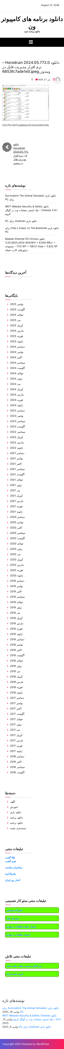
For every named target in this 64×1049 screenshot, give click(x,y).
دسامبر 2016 (17, 756)
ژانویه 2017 (16, 751)
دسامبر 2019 (17, 580)
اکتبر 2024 (16, 357)
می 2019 (15, 612)
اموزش (14, 806)
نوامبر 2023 (16, 415)
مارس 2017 (16, 740)
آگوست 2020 (17, 538)
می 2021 (15, 490)
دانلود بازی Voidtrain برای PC (21, 221)
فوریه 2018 (16, 687)
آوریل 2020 (16, 559)
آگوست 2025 (17, 309)
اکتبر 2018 (16, 649)
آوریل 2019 (16, 618)
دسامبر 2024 (17, 346)
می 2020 (15, 554)
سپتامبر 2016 (17, 767)
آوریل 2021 (16, 495)
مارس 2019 (16, 623)
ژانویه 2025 (16, 341)
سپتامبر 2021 (17, 469)
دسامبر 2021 (17, 453)
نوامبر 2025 (16, 304)
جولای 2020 (16, 543)
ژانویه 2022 (16, 447)
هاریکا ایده (10, 873)
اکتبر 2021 (16, 463)
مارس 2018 (16, 681)
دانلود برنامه (16, 817)
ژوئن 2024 (16, 378)
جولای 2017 (16, 719)
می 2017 (15, 729)
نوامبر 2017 (16, 703)
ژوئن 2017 (16, 724)
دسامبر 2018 (17, 639)
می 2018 (15, 671)
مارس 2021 (16, 501)
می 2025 (15, 320)
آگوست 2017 (17, 713)
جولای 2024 (16, 373)
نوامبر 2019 (16, 586)
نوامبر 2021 (16, 458)
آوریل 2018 (16, 676)
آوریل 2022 (16, 437)
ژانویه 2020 (16, 575)
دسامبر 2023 (17, 410)
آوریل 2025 (16, 325)
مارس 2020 (17, 564)
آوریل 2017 (16, 735)
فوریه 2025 (16, 336)
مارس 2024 (17, 394)
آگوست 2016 (17, 772)
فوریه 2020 (16, 570)
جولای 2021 (16, 479)
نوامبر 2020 (16, 522)
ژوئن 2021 (16, 485)
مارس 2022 (17, 442)
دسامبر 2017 (17, 697)
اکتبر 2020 (16, 527)
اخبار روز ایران (12, 880)
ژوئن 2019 (16, 607)
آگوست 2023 (17, 426)
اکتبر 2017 (15, 708)
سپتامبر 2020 (17, 532)
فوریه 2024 (16, 399)
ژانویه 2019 (16, 634)
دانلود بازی (15, 812)
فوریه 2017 (16, 745)
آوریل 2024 (16, 389)
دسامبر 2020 (17, 516)
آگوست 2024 (17, 367)
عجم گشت (10, 861)
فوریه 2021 (16, 506)
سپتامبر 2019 (17, 596)
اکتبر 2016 (16, 761)
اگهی (12, 801)
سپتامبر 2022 (17, 431)
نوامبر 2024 (16, 352)
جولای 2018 (16, 660)
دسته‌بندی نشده (18, 828)
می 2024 (15, 383)
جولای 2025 (16, 314)
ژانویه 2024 (16, 405)
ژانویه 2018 (16, 692)
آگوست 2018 (17, 655)
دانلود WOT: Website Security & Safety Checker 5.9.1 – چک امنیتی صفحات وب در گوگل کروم (31, 210)
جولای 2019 (16, 602)
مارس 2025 (17, 330)
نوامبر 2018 (16, 644)
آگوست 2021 (17, 474)
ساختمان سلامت (13, 867)
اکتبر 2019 (16, 591)
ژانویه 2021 (16, 511)
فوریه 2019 (16, 628)
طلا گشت (10, 857)
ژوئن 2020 (16, 548)
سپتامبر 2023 (17, 421)
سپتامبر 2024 (17, 362)
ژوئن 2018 (16, 665)
